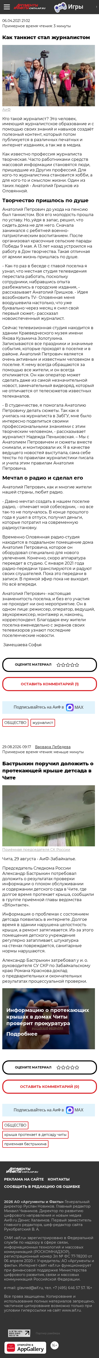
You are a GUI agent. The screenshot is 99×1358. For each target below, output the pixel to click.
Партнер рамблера (48, 1333)
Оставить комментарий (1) (50, 684)
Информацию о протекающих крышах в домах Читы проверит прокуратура (47, 1016)
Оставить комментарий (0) (49, 1086)
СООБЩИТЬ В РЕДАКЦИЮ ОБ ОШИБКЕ (42, 1186)
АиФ (6, 109)
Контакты (59, 1179)
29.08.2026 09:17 (16, 747)
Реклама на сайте (24, 1179)
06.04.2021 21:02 (16, 20)
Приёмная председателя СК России (36, 849)
